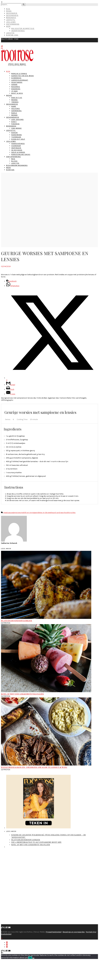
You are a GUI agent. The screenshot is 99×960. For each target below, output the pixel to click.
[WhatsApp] (5, 927)
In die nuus (16, 150)
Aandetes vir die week (22, 76)
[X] (3, 927)
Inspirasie (16, 148)
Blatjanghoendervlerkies (16, 620)
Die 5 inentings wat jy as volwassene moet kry (36, 842)
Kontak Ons (12, 35)
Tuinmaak (16, 137)
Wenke (14, 100)
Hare (13, 106)
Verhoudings (18, 143)
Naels (14, 113)
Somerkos (16, 78)
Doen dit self (18, 139)
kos (65, 512)
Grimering (16, 111)
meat (5, 512)
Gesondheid (12, 15)
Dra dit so (16, 97)
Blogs (14, 161)
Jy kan (14, 91)
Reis (13, 159)
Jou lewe (11, 141)
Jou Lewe (11, 22)
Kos (8, 9)
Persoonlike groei (20, 154)
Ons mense (16, 128)
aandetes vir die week (43, 512)
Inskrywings (18, 31)
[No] (33, 958)
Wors (69, 512)
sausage (11, 512)
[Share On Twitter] (7, 945)
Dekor (14, 132)
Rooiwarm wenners (17, 165)
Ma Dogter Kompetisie (22, 28)
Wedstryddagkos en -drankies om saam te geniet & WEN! (34, 767)
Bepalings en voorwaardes (74, 932)
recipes (18, 512)
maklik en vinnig (27, 512)
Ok (30, 958)
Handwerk (16, 135)
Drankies (15, 89)
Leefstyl (10, 20)
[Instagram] (8, 927)
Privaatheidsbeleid (53, 932)
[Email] (9, 927)
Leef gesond (17, 119)
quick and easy (58, 512)
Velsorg (15, 108)
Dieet (14, 121)
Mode (9, 11)
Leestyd (10, 33)
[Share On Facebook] (7, 942)
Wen (8, 26)
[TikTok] (2, 927)
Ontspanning (12, 24)
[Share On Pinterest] (7, 947)
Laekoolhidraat (19, 80)
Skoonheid (11, 13)
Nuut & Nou (17, 93)
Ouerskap (16, 146)
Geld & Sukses (18, 152)
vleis (74, 512)
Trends (15, 102)
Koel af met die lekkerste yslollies (22, 694)
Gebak (14, 84)
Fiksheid (15, 124)
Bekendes (11, 18)
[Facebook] (6, 927)
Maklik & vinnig (19, 73)
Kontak (10, 170)
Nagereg (15, 86)
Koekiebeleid (6, 934)
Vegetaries (16, 82)
